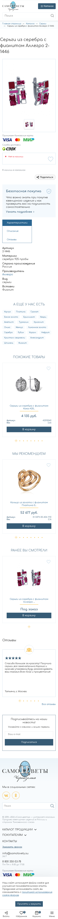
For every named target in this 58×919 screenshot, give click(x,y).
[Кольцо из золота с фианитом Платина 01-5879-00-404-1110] (29, 482)
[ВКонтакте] (6, 795)
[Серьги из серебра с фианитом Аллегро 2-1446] (29, 579)
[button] (29, 124)
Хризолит (39, 322)
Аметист (9, 322)
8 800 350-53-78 (11, 861)
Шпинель (8, 343)
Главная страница (11, 24)
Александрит (37, 338)
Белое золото (11, 317)
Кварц (43, 317)
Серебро (8, 332)
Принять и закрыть (29, 904)
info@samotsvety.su (15, 853)
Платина (20, 312)
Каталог (30, 24)
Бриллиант (29, 317)
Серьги (42, 24)
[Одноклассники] (16, 795)
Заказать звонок (12, 847)
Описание (13, 231)
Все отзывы (49, 704)
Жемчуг (19, 327)
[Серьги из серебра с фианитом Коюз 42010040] (29, 385)
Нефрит (45, 332)
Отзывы (12, 239)
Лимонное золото (37, 327)
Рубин (21, 332)
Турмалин (23, 322)
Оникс (7, 327)
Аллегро (7, 274)
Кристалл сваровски (14, 338)
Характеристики (17, 223)
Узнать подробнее (19, 211)
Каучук (7, 312)
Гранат (34, 312)
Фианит (22, 343)
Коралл (32, 332)
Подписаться (29, 742)
